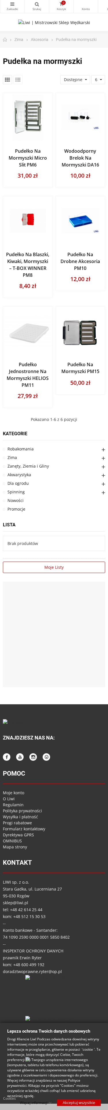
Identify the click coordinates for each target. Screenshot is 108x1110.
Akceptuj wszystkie (79, 1102)
